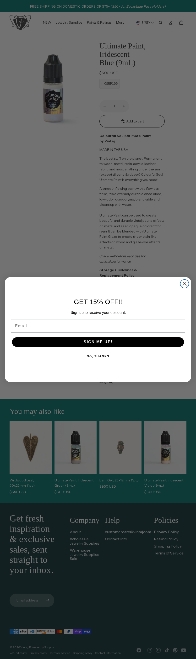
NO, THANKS (98, 356)
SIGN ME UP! (98, 342)
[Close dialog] (184, 283)
